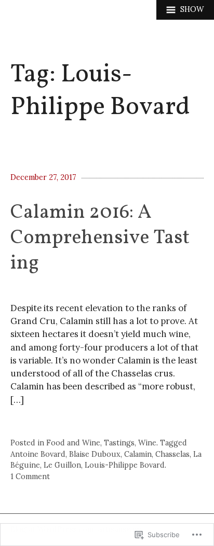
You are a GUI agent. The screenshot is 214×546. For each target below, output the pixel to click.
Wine (147, 442)
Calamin (138, 454)
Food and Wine (73, 442)
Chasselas (172, 454)
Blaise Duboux (95, 454)
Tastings (119, 442)
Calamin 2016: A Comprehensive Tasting (100, 238)
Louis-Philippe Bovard (125, 465)
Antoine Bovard (37, 454)
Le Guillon (62, 465)
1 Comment (30, 476)
